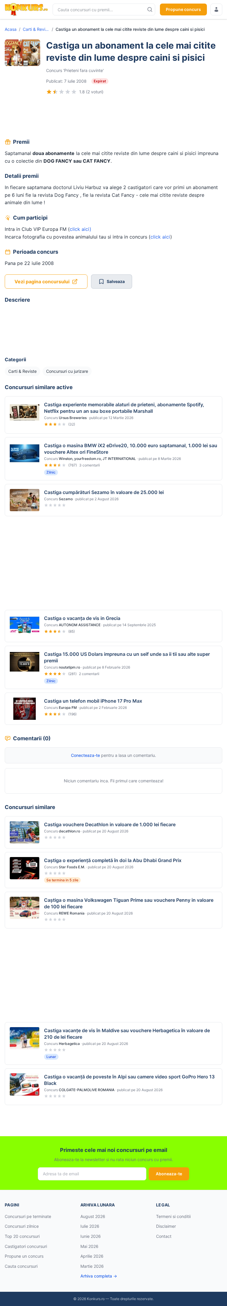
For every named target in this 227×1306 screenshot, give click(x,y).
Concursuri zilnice (22, 1226)
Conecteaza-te (85, 755)
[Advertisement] (113, 117)
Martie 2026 (92, 1266)
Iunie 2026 (90, 1236)
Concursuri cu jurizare (67, 371)
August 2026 (92, 1216)
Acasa (11, 29)
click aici (160, 237)
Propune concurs (183, 9)
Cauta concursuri (21, 1266)
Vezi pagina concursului (41, 281)
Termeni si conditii (173, 1216)
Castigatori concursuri (26, 1246)
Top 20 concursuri (22, 1236)
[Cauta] (150, 9)
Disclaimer (166, 1226)
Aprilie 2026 (91, 1256)
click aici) (80, 229)
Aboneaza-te (169, 1173)
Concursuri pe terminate (28, 1216)
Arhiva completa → (98, 1275)
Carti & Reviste (36, 29)
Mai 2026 (89, 1246)
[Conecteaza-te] (216, 9)
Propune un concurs (24, 1256)
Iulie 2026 (89, 1226)
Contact (163, 1236)
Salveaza (116, 281)
